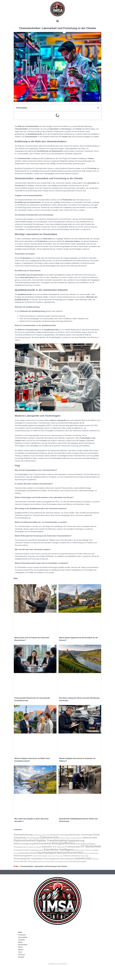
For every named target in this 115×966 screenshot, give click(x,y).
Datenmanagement (76, 838)
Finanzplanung (19, 847)
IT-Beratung (60, 847)
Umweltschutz (83, 858)
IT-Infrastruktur (73, 846)
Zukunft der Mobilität (46, 861)
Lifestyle (21, 940)
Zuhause (21, 954)
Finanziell (22, 935)
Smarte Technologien (40, 856)
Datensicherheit (24, 840)
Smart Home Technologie (55, 856)
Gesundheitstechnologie (33, 847)
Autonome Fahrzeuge (59, 835)
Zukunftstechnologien (77, 861)
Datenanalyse (64, 838)
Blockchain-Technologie (81, 834)
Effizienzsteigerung (24, 843)
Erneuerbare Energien (85, 844)
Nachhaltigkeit (46, 852)
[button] (57, 21)
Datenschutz (90, 837)
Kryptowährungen (36, 850)
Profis (16, 866)
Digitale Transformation (51, 840)
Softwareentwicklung (71, 856)
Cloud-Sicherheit (32, 838)
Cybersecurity (49, 837)
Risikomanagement (23, 856)
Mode (20, 942)
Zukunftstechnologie (61, 861)
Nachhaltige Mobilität (28, 853)
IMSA (20, 932)
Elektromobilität (42, 843)
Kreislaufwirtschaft (21, 850)
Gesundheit (22, 937)
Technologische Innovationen (58, 858)
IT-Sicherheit (91, 846)
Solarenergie (84, 856)
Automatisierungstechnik (41, 835)
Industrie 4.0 (49, 846)
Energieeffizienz (63, 843)
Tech (20, 952)
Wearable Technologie (28, 861)
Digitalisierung (75, 840)
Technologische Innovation (28, 858)
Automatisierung (23, 834)
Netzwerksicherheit (70, 852)
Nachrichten (23, 945)
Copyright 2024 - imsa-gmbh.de (57, 963)
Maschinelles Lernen (82, 850)
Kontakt (21, 957)
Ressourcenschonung (90, 853)
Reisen (20, 949)
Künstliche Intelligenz (59, 849)
